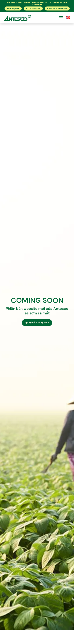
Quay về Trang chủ (37, 322)
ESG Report (13, 8)
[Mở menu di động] (61, 17)
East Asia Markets (57, 8)
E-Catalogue (33, 8)
